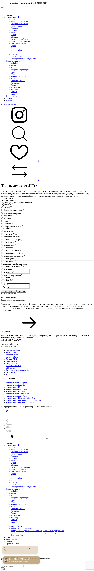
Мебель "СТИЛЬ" (13, 366)
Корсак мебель (12, 355)
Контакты (10, 100)
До (4, 272)
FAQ (8, 537)
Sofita (8, 374)
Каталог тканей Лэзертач (16, 383)
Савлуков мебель (13, 350)
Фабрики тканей (13, 61)
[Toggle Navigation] (2, 7)
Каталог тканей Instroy (15, 391)
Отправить (21, 291)
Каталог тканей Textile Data (17, 394)
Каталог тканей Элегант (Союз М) (20, 398)
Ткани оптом (11, 96)
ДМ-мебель (10, 368)
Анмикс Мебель (12, 359)
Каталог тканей (12, 17)
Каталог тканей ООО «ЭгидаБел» (20, 402)
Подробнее (6, 331)
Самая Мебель (12, 357)
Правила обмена (13, 544)
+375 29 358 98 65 (8, 105)
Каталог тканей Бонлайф (16, 389)
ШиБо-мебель (11, 372)
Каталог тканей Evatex (15, 387)
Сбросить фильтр (8, 291)
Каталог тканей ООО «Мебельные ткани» (23, 400)
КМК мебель (11, 353)
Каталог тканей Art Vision (16, 396)
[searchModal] (19, 142)
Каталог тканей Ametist (15, 385)
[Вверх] (1, 560)
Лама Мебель (11, 361)
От (4, 270)
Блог (8, 524)
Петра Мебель (12, 363)
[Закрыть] (47, 438)
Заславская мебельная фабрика (18, 370)
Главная (9, 15)
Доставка (10, 98)
